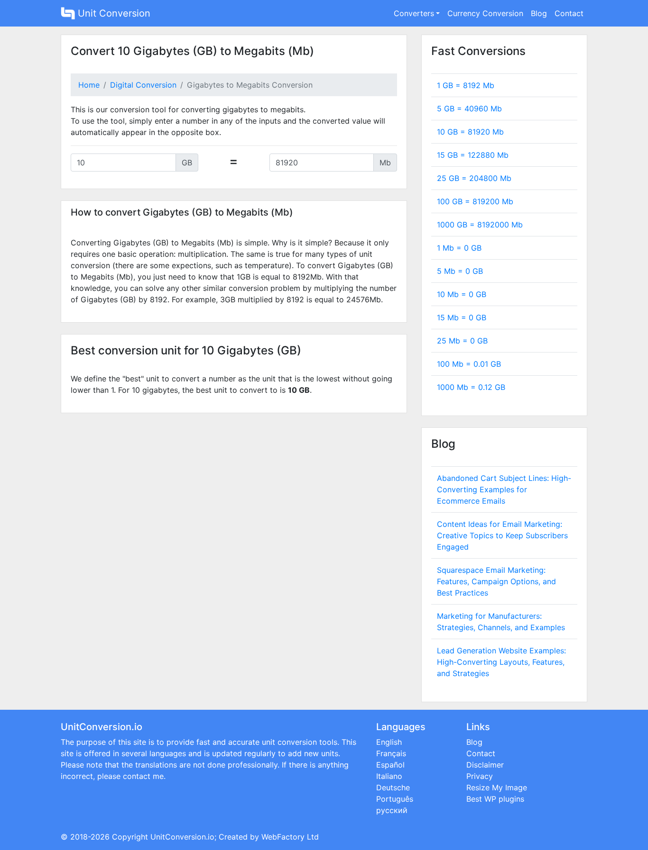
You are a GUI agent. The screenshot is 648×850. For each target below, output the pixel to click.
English (389, 742)
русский (391, 810)
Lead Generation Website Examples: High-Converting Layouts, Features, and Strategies (501, 662)
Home (89, 85)
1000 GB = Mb (480, 224)
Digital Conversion (143, 85)
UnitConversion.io (182, 836)
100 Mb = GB (469, 364)
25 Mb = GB (462, 340)
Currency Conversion (485, 13)
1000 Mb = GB (471, 387)
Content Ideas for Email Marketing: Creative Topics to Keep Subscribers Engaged (502, 535)
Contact (569, 13)
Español (390, 764)
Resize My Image (496, 787)
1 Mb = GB (459, 248)
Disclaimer (485, 764)
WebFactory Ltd (290, 836)
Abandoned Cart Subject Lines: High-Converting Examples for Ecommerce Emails (504, 489)
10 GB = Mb (470, 131)
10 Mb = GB (461, 294)
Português (394, 799)
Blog (539, 13)
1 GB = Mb (465, 85)
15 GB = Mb (473, 155)
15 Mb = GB (461, 317)
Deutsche (393, 787)
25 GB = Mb (474, 178)
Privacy (479, 776)
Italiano (389, 776)
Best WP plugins (495, 799)
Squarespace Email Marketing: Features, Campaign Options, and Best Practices (496, 581)
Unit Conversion (112, 13)
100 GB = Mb (475, 201)
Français (391, 753)
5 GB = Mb (469, 108)
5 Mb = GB (460, 271)
